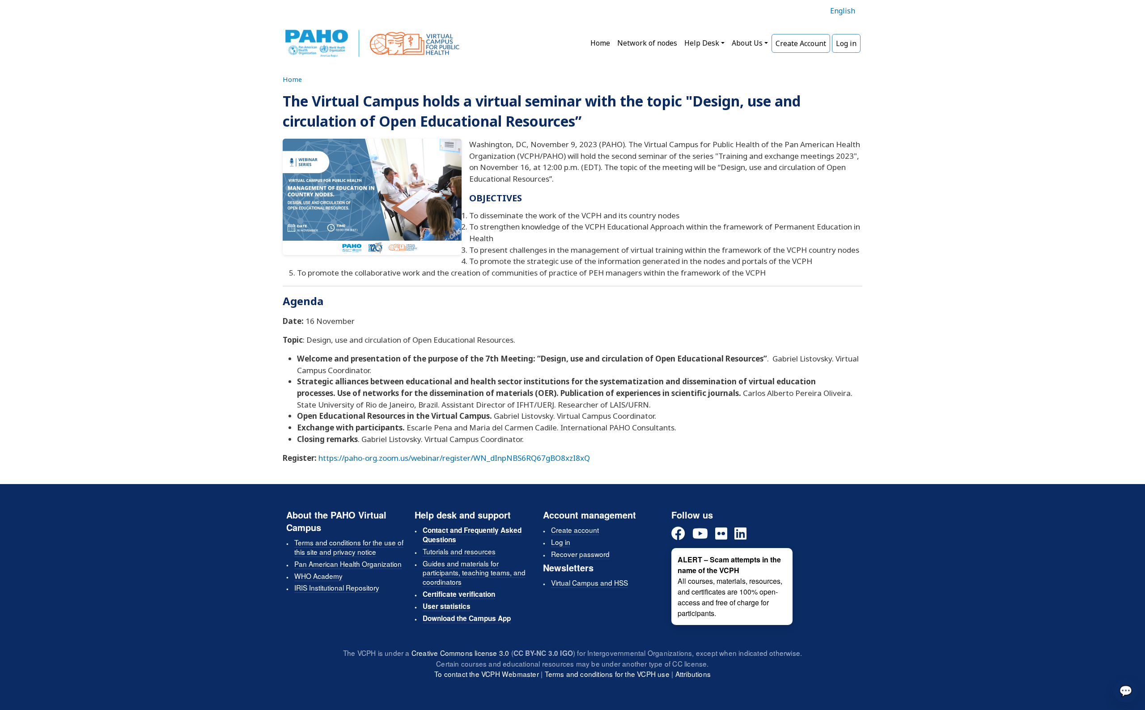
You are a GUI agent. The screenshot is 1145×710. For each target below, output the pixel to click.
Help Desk (701, 43)
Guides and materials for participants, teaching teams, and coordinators (474, 572)
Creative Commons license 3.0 (460, 653)
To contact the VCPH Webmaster (486, 674)
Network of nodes (647, 43)
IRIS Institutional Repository (336, 587)
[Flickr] (721, 534)
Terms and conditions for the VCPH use (607, 674)
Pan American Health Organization (348, 564)
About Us (747, 43)
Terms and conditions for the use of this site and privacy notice (348, 547)
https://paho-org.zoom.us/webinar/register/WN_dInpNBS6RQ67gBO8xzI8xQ (454, 458)
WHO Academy (318, 576)
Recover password (580, 554)
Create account (575, 530)
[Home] (372, 43)
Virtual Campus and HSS (589, 582)
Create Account (801, 43)
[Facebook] (678, 534)
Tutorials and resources (459, 551)
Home (600, 43)
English (842, 11)
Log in (846, 43)
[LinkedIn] (740, 534)
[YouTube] (700, 534)
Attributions (693, 674)
